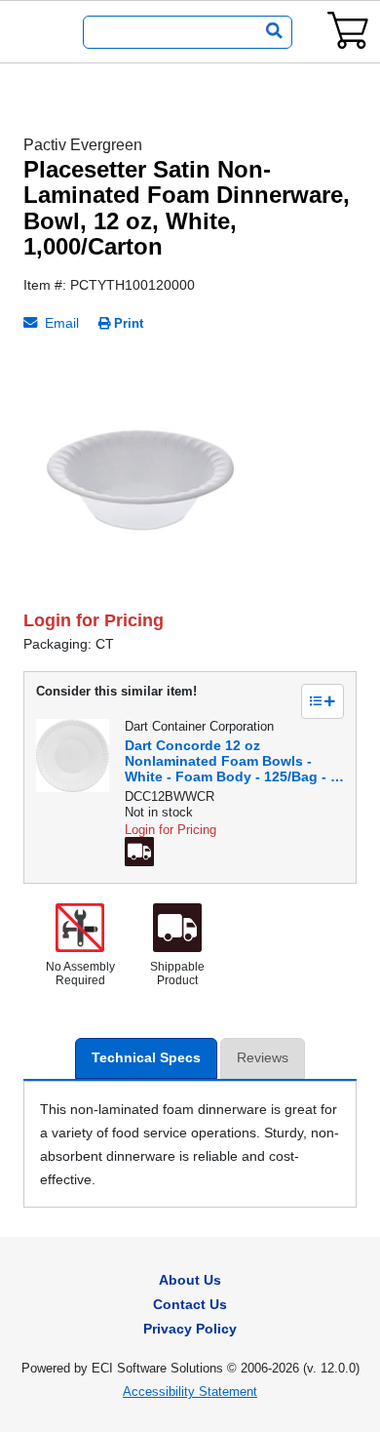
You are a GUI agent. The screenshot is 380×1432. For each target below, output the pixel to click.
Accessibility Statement (190, 1391)
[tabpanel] (190, 472)
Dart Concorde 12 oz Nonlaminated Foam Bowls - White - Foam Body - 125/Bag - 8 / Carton (231, 760)
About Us (190, 1280)
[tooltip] (142, 854)
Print (128, 323)
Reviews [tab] (262, 1058)
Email (60, 323)
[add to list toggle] (322, 701)
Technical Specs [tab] (146, 1058)
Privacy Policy (190, 1328)
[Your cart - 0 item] (347, 30)
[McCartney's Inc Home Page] (35, 32)
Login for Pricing (93, 620)
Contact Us (190, 1304)
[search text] (270, 32)
